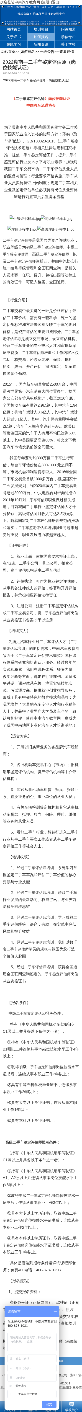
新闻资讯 (41, 44)
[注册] (45, 2)
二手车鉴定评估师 (30, 99)
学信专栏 (68, 37)
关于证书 (13, 37)
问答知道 (68, 29)
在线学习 (13, 44)
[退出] (55, 2)
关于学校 (68, 44)
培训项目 (41, 29)
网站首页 (13, 29)
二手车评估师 (33, 353)
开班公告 (47, 52)
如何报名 (41, 37)
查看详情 (66, 52)
